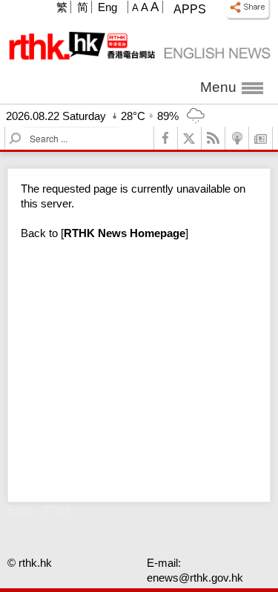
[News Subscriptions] (261, 138)
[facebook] (166, 138)
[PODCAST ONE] (237, 138)
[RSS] (213, 138)
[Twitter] (190, 138)
